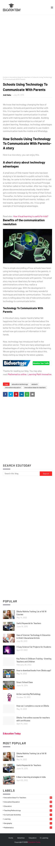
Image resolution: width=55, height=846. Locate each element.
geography (27, 823)
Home (5, 77)
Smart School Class (24, 682)
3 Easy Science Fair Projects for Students (33, 647)
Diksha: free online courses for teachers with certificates (33, 719)
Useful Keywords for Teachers (28, 623)
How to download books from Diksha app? (33, 670)
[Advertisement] (27, 44)
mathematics (27, 827)
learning (27, 819)
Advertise (20, 838)
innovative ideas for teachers (20, 77)
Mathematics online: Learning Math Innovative (29, 374)
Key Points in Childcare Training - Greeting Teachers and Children (33, 660)
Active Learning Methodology (28, 694)
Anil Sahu (7, 95)
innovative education (13, 387)
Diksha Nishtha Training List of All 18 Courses (31, 613)
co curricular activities (27, 815)
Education (32, 838)
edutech (35, 384)
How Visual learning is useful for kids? (30, 216)
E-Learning (44, 838)
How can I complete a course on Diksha (32, 706)
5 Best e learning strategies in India (31, 777)
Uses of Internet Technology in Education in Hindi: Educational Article (33, 636)
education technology (20, 384)
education (28, 806)
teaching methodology (27, 810)
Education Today (12, 733)
